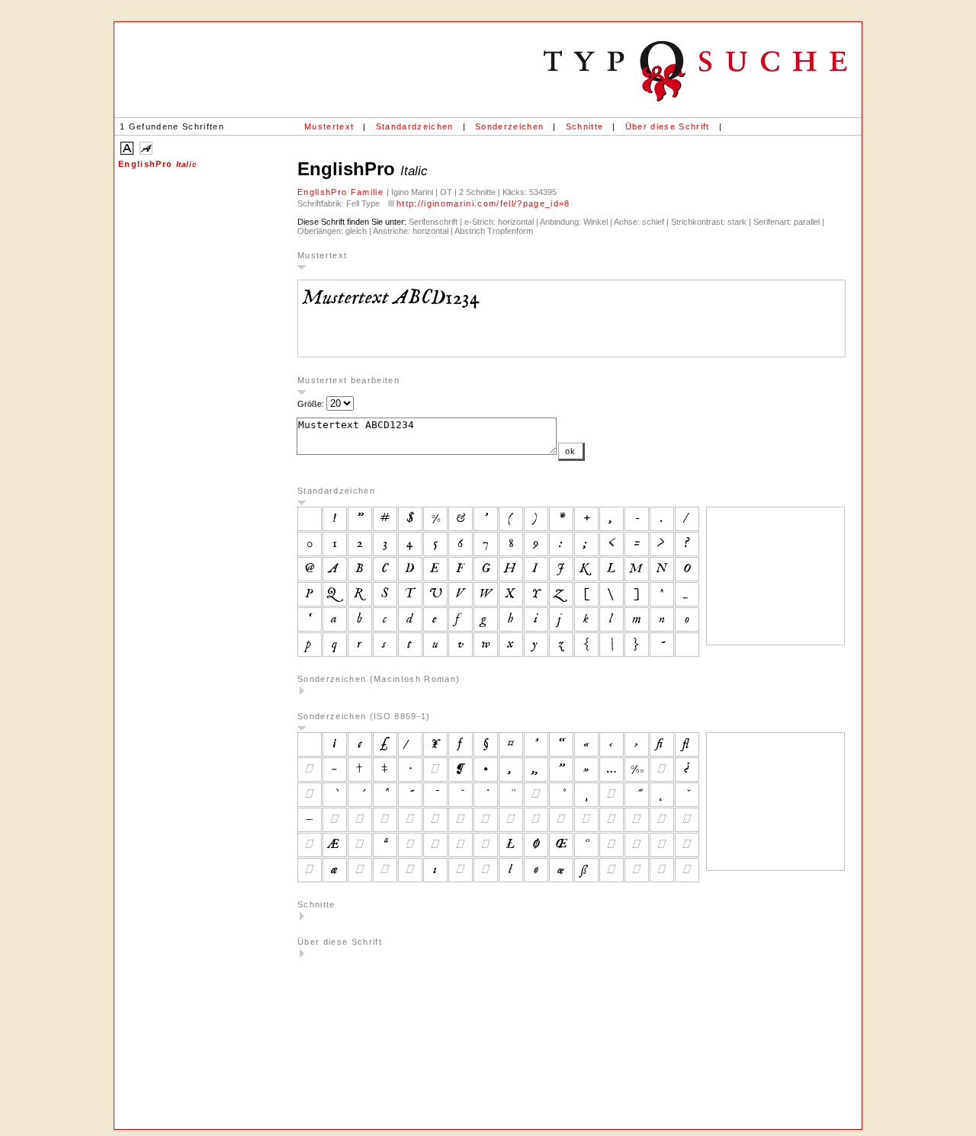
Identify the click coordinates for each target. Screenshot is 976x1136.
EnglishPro (157, 163)
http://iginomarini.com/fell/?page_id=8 (483, 203)
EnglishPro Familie (342, 192)
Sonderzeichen (509, 126)
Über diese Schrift (667, 126)
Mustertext (329, 126)
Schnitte (585, 126)
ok (570, 451)
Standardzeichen (415, 126)
